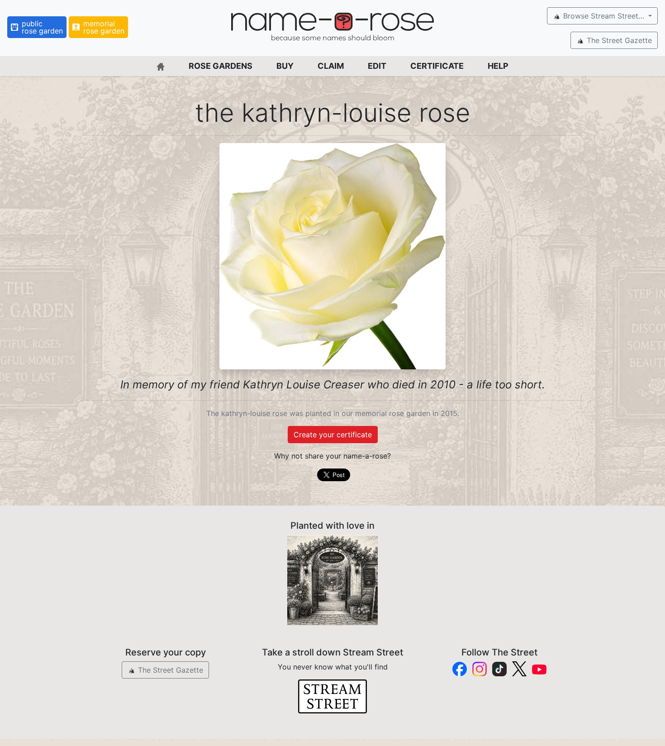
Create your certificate (333, 434)
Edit (377, 66)
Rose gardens (220, 66)
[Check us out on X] (519, 668)
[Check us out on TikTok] (499, 669)
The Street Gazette (618, 40)
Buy (285, 66)
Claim (331, 66)
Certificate (437, 66)
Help (498, 66)
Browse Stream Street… (603, 15)
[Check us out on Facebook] (459, 669)
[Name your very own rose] (332, 580)
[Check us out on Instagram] (479, 669)
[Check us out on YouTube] (539, 668)
